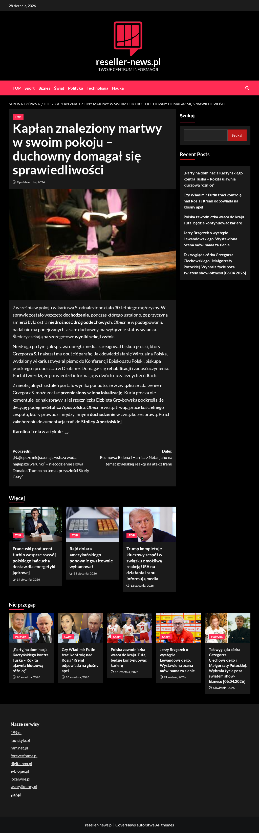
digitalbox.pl (21, 763)
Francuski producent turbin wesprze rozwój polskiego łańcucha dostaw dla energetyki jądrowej (34, 560)
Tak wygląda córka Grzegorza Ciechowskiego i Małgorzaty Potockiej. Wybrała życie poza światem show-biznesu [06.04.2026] (215, 263)
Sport (30, 88)
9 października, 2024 (31, 182)
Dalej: (136, 457)
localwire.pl (20, 778)
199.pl (16, 732)
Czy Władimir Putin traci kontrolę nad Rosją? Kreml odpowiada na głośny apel (213, 201)
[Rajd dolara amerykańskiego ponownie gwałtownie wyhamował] (92, 524)
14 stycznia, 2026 (28, 579)
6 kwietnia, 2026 (224, 688)
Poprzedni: (51, 464)
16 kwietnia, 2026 (77, 677)
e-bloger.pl (20, 771)
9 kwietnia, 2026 (175, 677)
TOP (17, 88)
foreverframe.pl (24, 755)
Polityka (75, 88)
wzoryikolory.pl (24, 786)
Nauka (118, 88)
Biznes (44, 88)
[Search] (247, 88)
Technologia (97, 88)
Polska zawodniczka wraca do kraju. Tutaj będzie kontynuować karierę (214, 220)
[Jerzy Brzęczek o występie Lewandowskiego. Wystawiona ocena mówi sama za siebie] (178, 628)
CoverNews (125, 824)
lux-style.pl (20, 740)
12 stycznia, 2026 (142, 585)
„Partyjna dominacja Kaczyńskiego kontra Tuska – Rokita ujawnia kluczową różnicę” (213, 179)
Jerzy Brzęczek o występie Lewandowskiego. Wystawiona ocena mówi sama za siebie (210, 238)
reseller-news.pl (128, 61)
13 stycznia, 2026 (85, 573)
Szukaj (187, 115)
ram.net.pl (19, 747)
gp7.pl (16, 794)
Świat (59, 88)
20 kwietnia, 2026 (28, 677)
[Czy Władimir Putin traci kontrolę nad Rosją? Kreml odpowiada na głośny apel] (80, 628)
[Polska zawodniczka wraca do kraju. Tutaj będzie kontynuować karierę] (129, 628)
